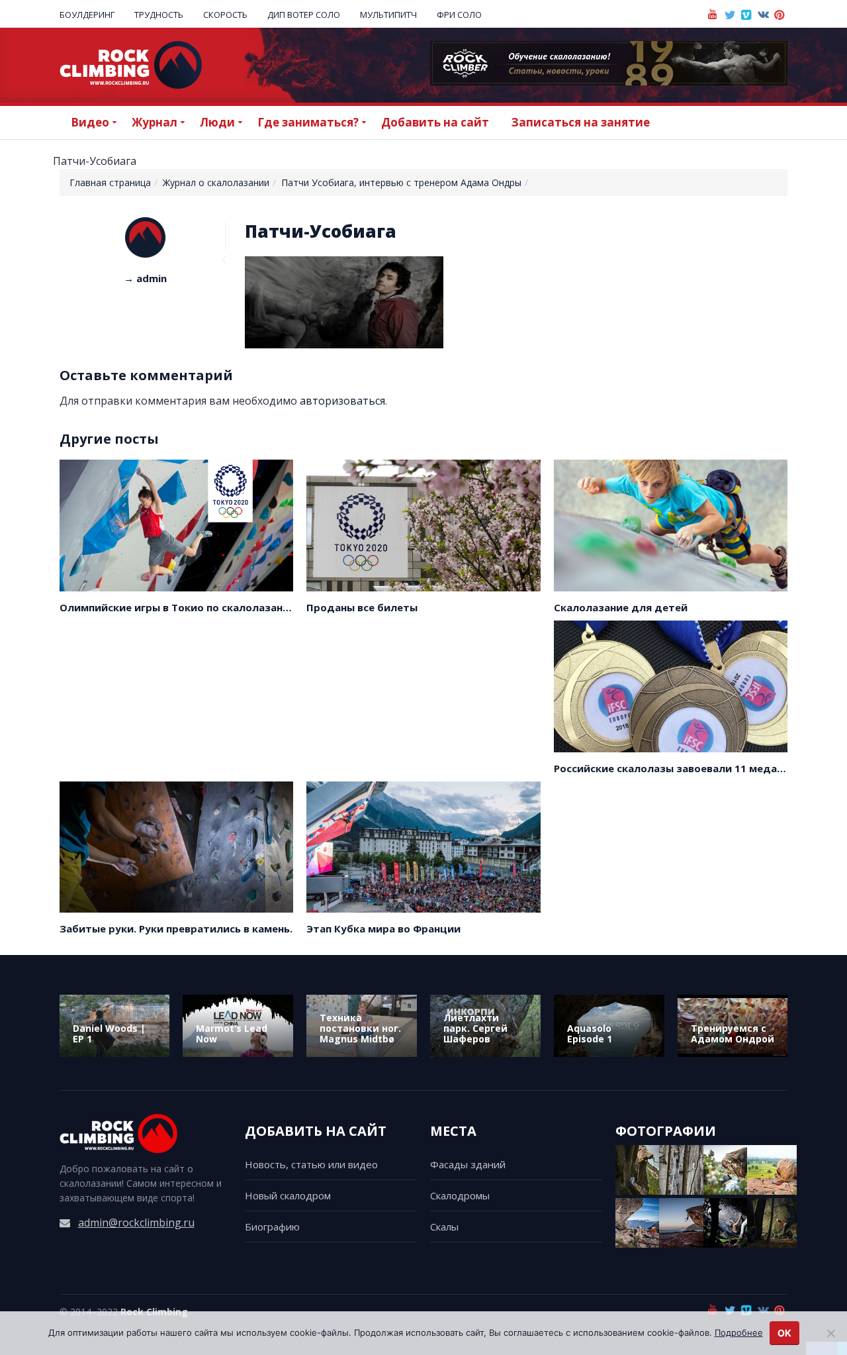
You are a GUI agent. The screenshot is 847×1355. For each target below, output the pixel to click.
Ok (784, 1332)
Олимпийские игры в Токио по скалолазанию (179, 607)
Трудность (158, 15)
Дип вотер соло (303, 15)
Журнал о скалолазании (216, 182)
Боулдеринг (87, 15)
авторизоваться (342, 400)
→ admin (145, 278)
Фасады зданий (468, 1164)
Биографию (272, 1226)
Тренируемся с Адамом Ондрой (732, 1033)
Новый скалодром (288, 1195)
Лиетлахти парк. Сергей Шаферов (475, 1028)
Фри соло (459, 15)
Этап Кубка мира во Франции (383, 928)
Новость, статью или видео (311, 1164)
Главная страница (110, 182)
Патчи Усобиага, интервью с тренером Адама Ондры (401, 182)
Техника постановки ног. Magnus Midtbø (360, 1028)
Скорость (225, 15)
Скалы (444, 1226)
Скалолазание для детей (621, 607)
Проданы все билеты (362, 607)
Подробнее (739, 1332)
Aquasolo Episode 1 (589, 1033)
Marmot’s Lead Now (231, 1033)
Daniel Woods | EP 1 (109, 1033)
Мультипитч (388, 15)
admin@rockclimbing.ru (136, 1222)
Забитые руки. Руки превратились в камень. (176, 928)
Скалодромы (460, 1195)
